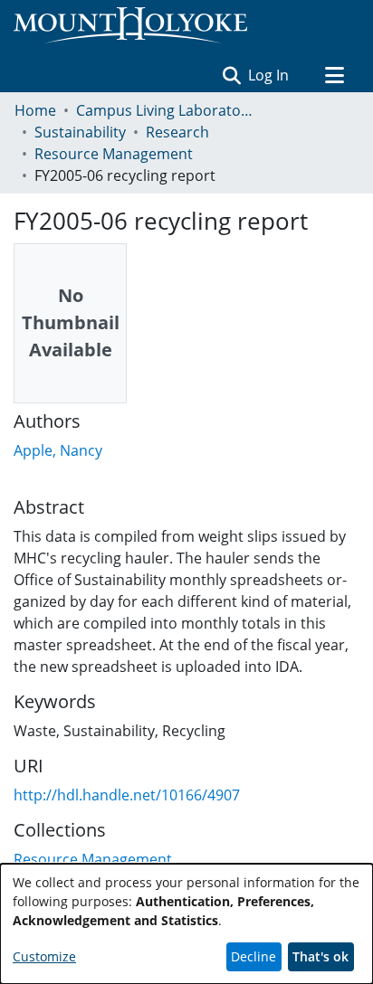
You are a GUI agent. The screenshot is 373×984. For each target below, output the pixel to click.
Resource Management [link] (113, 154)
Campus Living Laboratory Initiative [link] (166, 110)
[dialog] (186, 924)
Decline (253, 956)
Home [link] (35, 110)
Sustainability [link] (80, 132)
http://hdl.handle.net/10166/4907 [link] (127, 795)
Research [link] (177, 132)
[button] (231, 75)
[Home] (130, 25)
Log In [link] (269, 75)
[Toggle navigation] (334, 75)
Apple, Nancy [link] (58, 450)
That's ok (320, 956)
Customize (44, 956)
